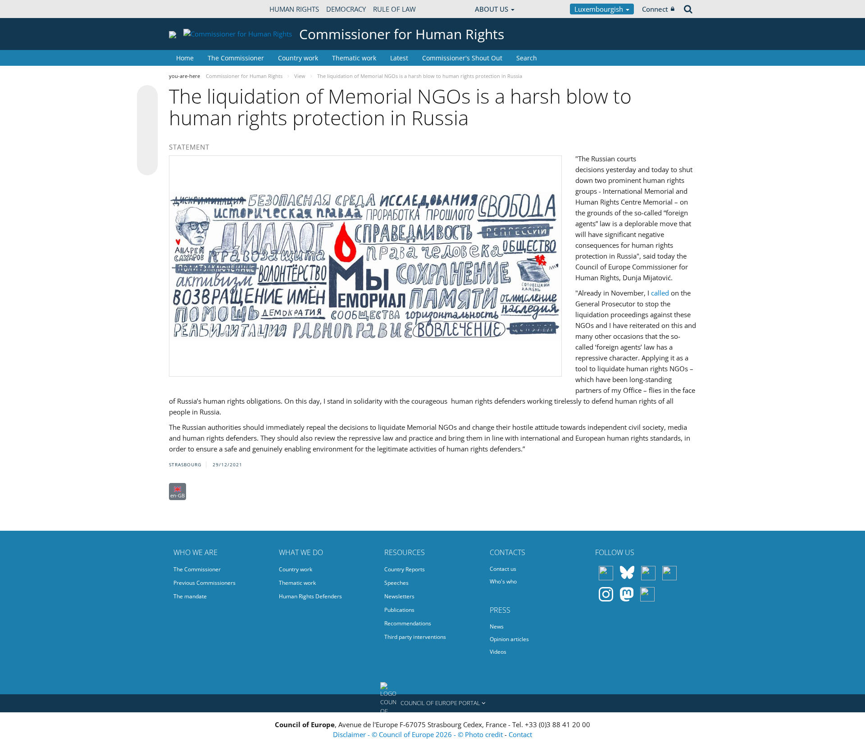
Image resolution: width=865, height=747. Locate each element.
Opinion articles (509, 639)
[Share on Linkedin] (147, 148)
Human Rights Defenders (310, 596)
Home (185, 58)
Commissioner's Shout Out (462, 58)
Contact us (503, 569)
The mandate (190, 596)
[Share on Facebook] (147, 130)
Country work (298, 58)
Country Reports (404, 569)
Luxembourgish (599, 9)
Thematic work (354, 58)
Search (526, 58)
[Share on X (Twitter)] (147, 113)
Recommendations (407, 623)
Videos (498, 652)
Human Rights (294, 9)
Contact (520, 734)
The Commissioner (236, 58)
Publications (399, 610)
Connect (655, 9)
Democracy (346, 9)
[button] (432, 703)
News (497, 626)
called (660, 292)
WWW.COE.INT (191, 9)
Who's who (503, 581)
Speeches (396, 583)
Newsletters (399, 596)
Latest (399, 58)
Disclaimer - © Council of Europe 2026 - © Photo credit (419, 734)
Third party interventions (415, 637)
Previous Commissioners (204, 583)
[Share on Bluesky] (147, 96)
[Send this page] (147, 165)
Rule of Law (394, 9)
